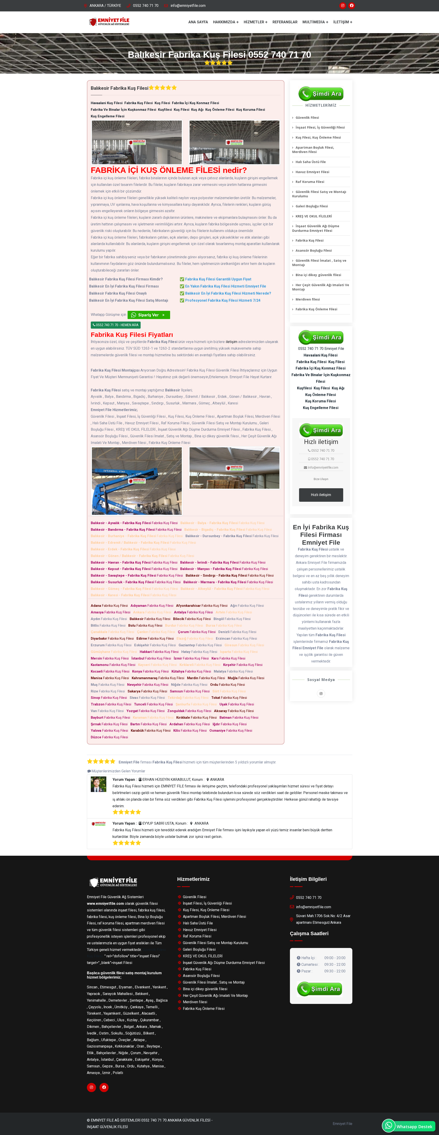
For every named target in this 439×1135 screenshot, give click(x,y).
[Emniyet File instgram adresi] (342, 5)
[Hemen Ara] (320, 989)
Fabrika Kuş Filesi (135, 523)
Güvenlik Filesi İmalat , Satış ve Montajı (319, 262)
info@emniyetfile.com (188, 5)
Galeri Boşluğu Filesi (312, 206)
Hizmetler (254, 22)
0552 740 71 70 (145, 5)
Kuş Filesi (95, 956)
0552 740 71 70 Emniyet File (321, 348)
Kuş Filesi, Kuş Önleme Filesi (318, 137)
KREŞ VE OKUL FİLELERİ (314, 216)
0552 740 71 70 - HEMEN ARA (117, 325)
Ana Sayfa (198, 22)
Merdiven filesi (308, 299)
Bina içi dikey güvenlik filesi (318, 275)
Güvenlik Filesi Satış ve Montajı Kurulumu (319, 194)
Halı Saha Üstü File (311, 162)
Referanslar (285, 22)
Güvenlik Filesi (307, 117)
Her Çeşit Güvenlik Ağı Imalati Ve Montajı (320, 287)
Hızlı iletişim (321, 495)
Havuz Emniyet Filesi (312, 172)
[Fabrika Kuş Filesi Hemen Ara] (321, 94)
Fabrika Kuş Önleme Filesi (316, 309)
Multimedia (313, 22)
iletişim (231, 342)
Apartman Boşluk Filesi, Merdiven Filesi (313, 149)
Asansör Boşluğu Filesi (314, 250)
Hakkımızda (224, 22)
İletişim (341, 22)
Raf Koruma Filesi (310, 181)
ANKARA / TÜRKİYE (105, 5)
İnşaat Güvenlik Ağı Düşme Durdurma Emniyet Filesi (315, 228)
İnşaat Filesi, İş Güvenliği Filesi (320, 127)
